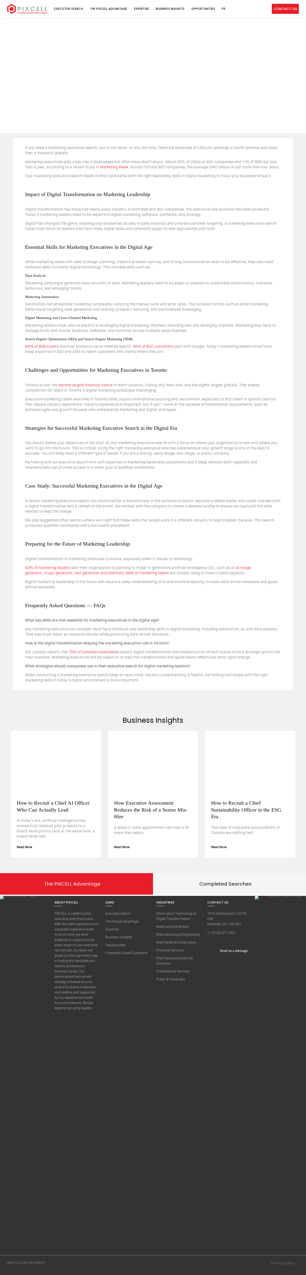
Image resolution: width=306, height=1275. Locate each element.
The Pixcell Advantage (108, 9)
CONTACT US (285, 8)
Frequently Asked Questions (126, 953)
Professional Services (173, 971)
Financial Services (170, 950)
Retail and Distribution (172, 927)
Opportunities (203, 9)
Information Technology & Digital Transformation (176, 916)
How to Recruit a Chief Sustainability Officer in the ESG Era (246, 809)
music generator (58, 572)
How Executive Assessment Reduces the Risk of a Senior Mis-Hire (150, 809)
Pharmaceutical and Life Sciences (174, 960)
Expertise (141, 9)
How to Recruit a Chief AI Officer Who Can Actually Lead (53, 806)
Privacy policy (283, 1262)
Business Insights (170, 9)
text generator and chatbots (99, 572)
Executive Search (68, 9)
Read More (25, 847)
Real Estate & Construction (176, 942)
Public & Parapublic (171, 979)
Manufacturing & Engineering (178, 934)
